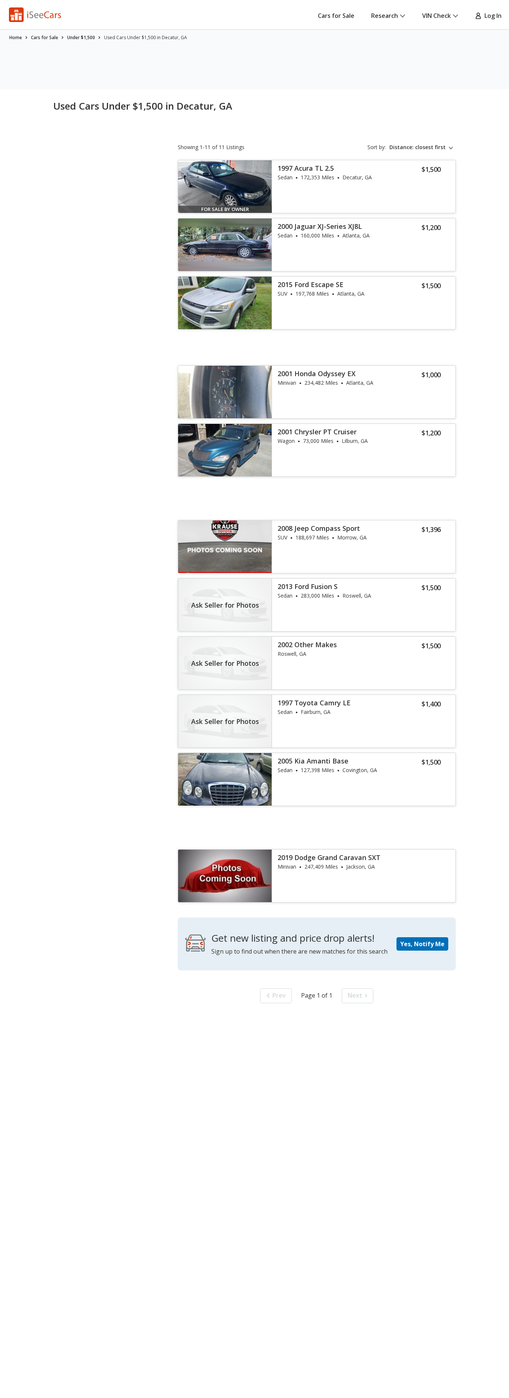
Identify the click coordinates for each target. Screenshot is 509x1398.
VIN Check (436, 16)
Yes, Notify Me (422, 944)
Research (384, 16)
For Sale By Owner (225, 209)
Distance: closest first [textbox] (417, 147)
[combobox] (422, 147)
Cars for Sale (336, 16)
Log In (491, 16)
